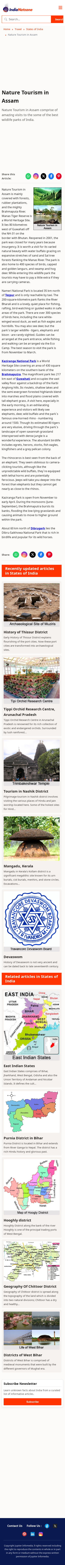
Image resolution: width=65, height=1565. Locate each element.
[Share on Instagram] (36, 176)
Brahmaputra (11, 374)
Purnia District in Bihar (23, 1138)
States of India (34, 29)
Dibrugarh (38, 528)
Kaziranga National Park (19, 361)
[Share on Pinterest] (59, 176)
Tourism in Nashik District (26, 791)
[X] (55, 1526)
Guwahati (23, 379)
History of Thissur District (26, 632)
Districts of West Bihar (23, 1355)
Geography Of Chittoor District (30, 1286)
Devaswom (13, 957)
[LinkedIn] (32, 1534)
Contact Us (14, 1526)
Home (6, 29)
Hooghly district (17, 1220)
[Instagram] (41, 1534)
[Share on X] (43, 176)
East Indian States (19, 1066)
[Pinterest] (24, 1534)
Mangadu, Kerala (18, 866)
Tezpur (9, 295)
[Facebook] (47, 1526)
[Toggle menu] (60, 7)
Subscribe (32, 1401)
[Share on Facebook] (51, 176)
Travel (18, 29)
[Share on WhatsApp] (28, 176)
